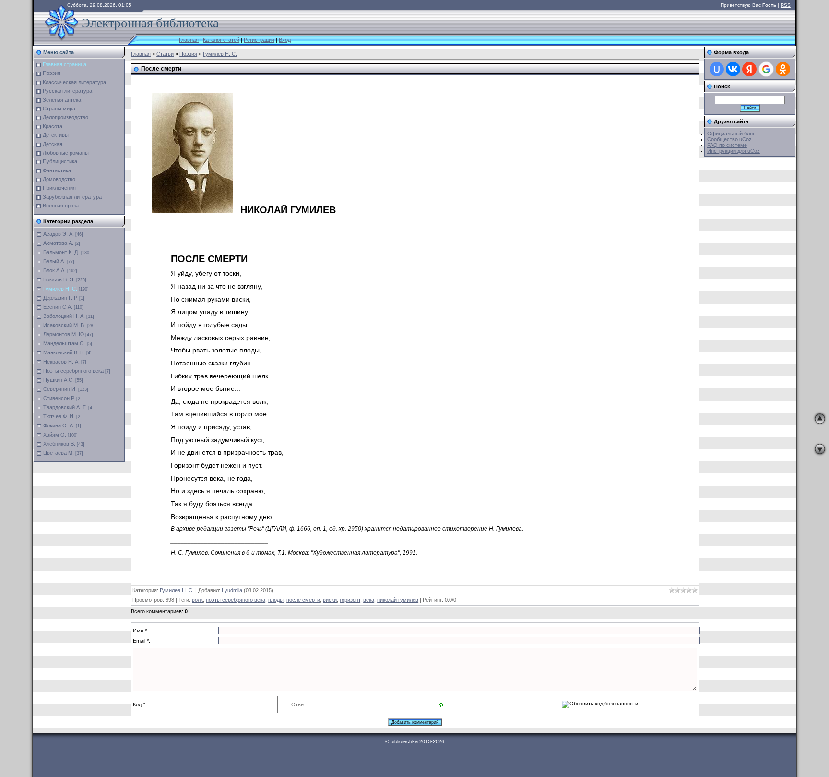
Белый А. (54, 261)
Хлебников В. (59, 444)
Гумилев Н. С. (60, 288)
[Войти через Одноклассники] (783, 69)
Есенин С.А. (57, 307)
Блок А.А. (54, 270)
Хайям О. (54, 434)
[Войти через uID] (717, 69)
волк (197, 600)
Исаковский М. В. (64, 325)
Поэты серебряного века (73, 371)
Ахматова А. (58, 243)
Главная (189, 40)
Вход (285, 40)
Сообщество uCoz (729, 139)
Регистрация (259, 40)
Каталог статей (221, 40)
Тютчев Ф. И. (59, 416)
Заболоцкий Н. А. (64, 316)
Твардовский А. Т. (65, 407)
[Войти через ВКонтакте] (733, 69)
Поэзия (188, 54)
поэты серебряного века (235, 600)
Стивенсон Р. (59, 398)
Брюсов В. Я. (59, 279)
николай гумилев (397, 600)
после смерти (303, 600)
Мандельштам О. (64, 343)
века (368, 600)
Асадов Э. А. (58, 234)
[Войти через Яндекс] (749, 69)
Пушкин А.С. (58, 380)
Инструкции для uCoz (733, 151)
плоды (276, 600)
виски (330, 600)
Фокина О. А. (58, 425)
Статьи (165, 54)
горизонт (350, 600)
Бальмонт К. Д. (61, 252)
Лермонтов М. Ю (63, 334)
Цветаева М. (58, 453)
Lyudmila (232, 590)
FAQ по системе (727, 145)
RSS (786, 5)
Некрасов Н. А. (61, 361)
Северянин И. (60, 389)
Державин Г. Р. (60, 298)
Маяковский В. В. (64, 352)
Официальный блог (731, 133)
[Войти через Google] (766, 69)
